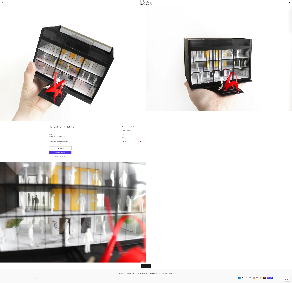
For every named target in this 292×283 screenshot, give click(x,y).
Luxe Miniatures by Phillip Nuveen (148, 278)
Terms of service (155, 273)
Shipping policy (168, 273)
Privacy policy (142, 273)
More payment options (60, 156)
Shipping (51, 136)
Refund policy (131, 273)
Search (121, 273)
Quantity (52, 131)
